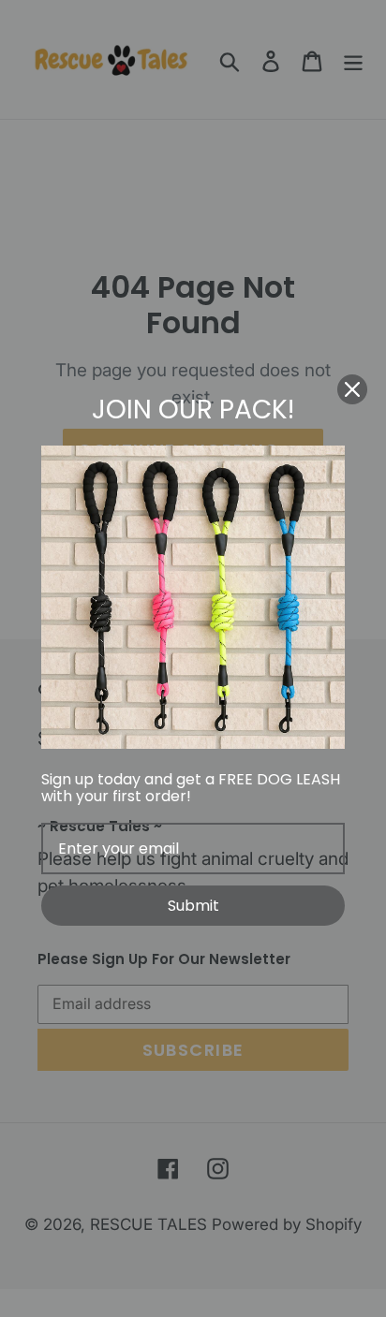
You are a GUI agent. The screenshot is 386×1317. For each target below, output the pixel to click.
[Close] (352, 389)
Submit (193, 905)
